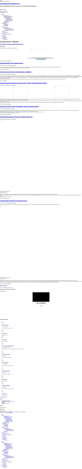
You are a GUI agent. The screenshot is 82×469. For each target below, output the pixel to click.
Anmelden (3, 403)
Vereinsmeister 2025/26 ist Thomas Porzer (13, 201)
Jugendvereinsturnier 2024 (10, 430)
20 (8, 287)
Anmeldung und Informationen (41, 59)
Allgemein (4, 60)
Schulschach (6, 30)
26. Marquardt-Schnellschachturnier (8, 345)
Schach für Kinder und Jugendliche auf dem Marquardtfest (19, 106)
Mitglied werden (6, 22)
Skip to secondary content (4, 12)
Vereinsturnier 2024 (9, 418)
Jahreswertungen (6, 21)
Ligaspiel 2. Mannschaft (6, 385)
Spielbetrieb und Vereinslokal (8, 16)
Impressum (3, 36)
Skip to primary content (3, 11)
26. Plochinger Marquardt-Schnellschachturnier (12, 44)
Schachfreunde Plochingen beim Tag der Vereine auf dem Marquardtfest (23, 83)
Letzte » (11, 287)
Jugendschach (6, 27)
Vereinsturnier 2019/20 (9, 19)
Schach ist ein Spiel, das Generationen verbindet (15, 72)
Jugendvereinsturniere (7, 28)
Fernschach (3, 33)
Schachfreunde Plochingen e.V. (10, 3)
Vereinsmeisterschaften (7, 17)
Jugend (3, 26)
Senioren (3, 31)
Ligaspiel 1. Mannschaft (6, 354)
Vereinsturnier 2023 (9, 419)
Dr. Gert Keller (13, 85)
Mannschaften (4, 23)
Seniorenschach (6, 32)
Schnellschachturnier (5, 325)
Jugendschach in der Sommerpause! (11, 63)
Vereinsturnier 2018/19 (9, 20)
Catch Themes (10, 412)
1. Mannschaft (6, 424)
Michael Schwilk (13, 65)
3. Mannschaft (6, 25)
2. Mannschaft (6, 24)
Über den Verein (6, 15)
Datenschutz (4, 38)
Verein (3, 14)
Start (2, 13)
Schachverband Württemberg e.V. (6, 400)
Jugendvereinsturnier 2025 (10, 29)
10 (7, 287)
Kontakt (3, 435)
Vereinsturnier (9, 283)
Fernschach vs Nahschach (8, 34)
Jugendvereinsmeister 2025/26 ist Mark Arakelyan (16, 117)
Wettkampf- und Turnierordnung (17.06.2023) (8, 401)
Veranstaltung (9, 60)
